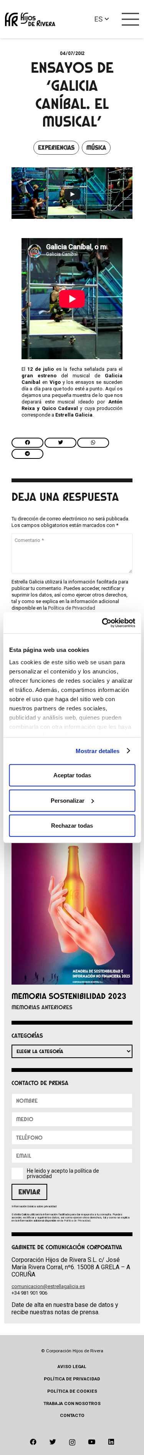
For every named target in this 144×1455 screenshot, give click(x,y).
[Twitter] (53, 1442)
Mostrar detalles (98, 750)
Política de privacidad (72, 1379)
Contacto (72, 1415)
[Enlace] (30, 19)
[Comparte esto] (27, 443)
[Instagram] (72, 1442)
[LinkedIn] (111, 1442)
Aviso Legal (72, 1366)
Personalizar (67, 800)
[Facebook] (33, 1442)
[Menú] (130, 19)
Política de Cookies (72, 1391)
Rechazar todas (72, 825)
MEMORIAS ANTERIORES (42, 1007)
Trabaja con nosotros (72, 1403)
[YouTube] (91, 1442)
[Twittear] (60, 443)
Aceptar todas (72, 775)
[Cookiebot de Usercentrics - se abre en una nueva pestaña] (102, 623)
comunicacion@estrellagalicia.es (48, 1286)
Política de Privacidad (71, 608)
